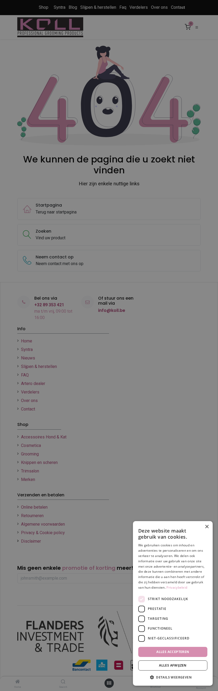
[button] (172, 677)
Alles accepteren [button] (172, 652)
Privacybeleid (176, 587)
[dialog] (173, 603)
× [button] (207, 527)
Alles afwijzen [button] (173, 665)
